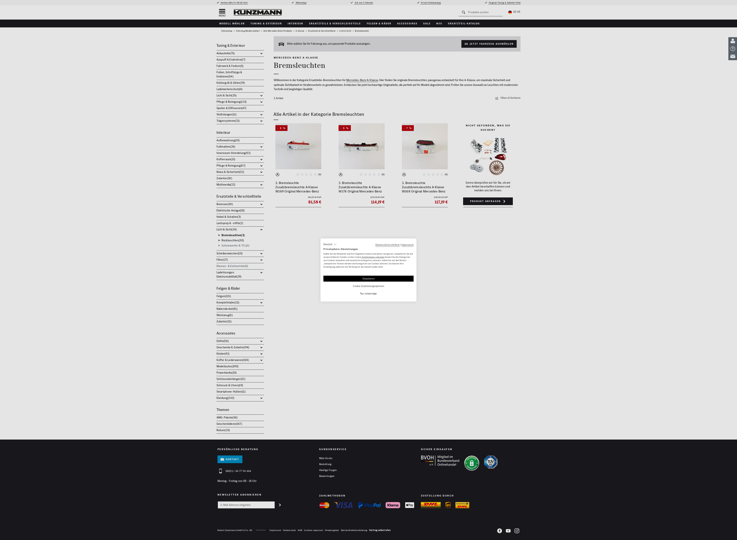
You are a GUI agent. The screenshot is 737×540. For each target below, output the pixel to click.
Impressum (407, 245)
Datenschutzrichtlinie (387, 245)
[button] (330, 244)
